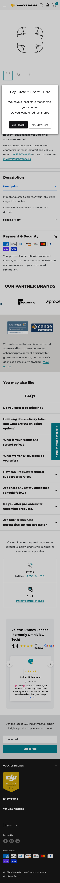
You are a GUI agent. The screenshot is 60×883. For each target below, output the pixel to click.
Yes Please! (18, 125)
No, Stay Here (40, 125)
